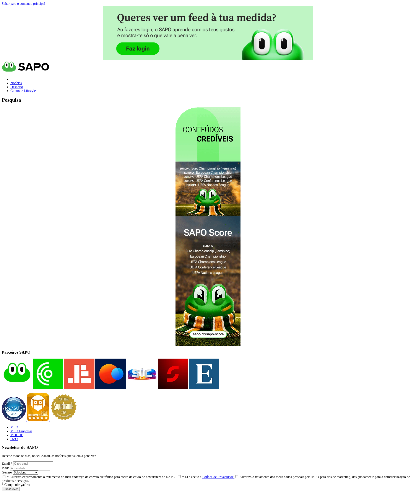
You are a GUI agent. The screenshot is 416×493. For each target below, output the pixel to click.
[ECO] (47, 388)
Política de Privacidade (218, 477)
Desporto (16, 87)
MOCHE (16, 435)
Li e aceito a (208, 477)
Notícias (16, 83)
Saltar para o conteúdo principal (23, 3)
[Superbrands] (64, 420)
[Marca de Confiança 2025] (14, 420)
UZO (14, 439)
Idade (5, 468)
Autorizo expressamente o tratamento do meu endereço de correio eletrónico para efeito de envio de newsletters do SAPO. (91, 477)
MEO (14, 427)
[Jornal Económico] (78, 388)
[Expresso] (203, 388)
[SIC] (141, 388)
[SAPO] (17, 388)
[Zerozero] (110, 388)
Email (7, 463)
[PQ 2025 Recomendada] (38, 420)
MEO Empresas (21, 431)
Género (7, 472)
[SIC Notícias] (172, 388)
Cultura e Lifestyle (23, 91)
